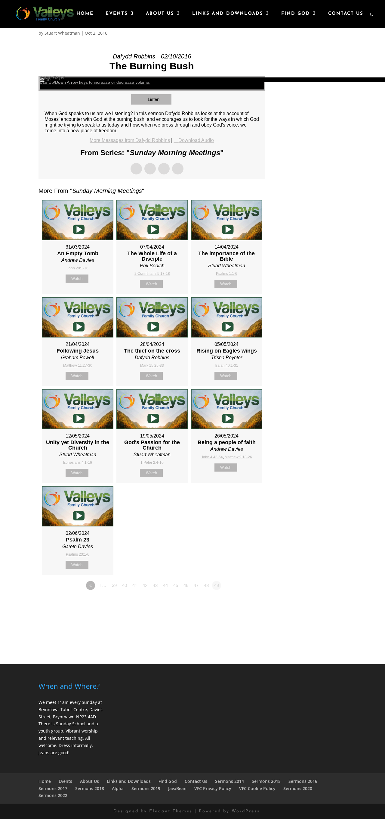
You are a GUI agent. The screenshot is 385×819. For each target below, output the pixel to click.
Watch (76, 278)
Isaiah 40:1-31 (226, 365)
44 (165, 585)
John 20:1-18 (77, 268)
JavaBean (177, 788)
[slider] (95, 82)
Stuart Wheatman (62, 33)
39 (114, 585)
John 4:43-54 (212, 457)
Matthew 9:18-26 (238, 457)
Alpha (118, 788)
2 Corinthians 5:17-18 (152, 273)
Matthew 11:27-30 (77, 365)
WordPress (246, 811)
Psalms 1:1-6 (226, 273)
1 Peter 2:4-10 (152, 462)
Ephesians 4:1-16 (77, 462)
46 (185, 585)
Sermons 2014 (229, 781)
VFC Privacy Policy (212, 788)
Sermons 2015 (266, 781)
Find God (295, 14)
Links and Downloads (227, 14)
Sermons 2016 (302, 781)
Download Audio (196, 140)
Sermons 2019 (145, 788)
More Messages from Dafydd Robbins (130, 140)
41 (134, 585)
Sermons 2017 (52, 788)
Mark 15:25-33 (152, 365)
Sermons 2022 (52, 795)
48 (206, 585)
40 (124, 585)
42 (145, 585)
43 (155, 585)
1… (103, 585)
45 (175, 585)
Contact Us (345, 14)
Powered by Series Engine (243, 602)
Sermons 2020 (297, 788)
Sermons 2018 (89, 788)
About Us (160, 14)
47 (196, 585)
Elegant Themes (170, 811)
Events (117, 14)
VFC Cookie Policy (257, 788)
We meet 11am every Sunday (67, 702)
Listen (153, 99)
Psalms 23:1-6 (77, 554)
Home (85, 14)
